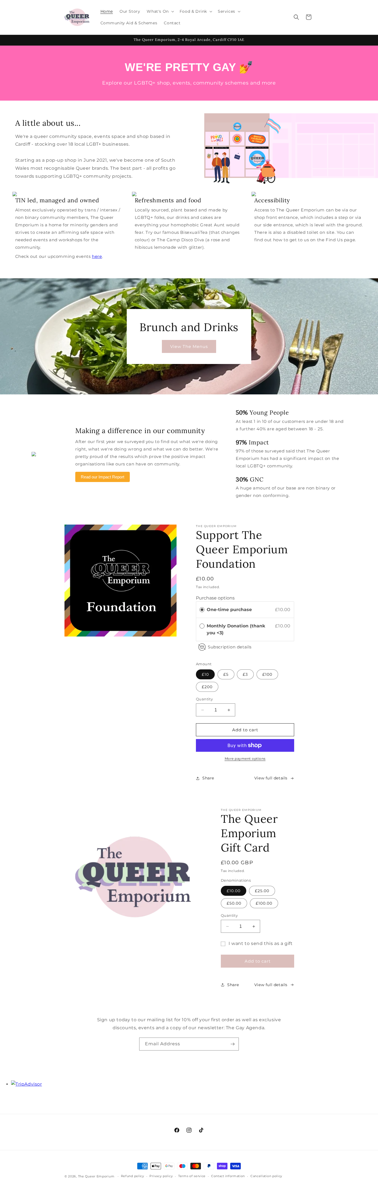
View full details (271, 778)
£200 (207, 686)
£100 (267, 674)
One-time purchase (229, 609)
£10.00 (233, 890)
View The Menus (189, 346)
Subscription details (230, 647)
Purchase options (215, 598)
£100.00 (264, 903)
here (97, 256)
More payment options (245, 758)
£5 (226, 674)
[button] (159, 11)
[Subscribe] (232, 1044)
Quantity (204, 699)
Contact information (228, 1176)
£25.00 (262, 890)
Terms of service (192, 1176)
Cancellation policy (266, 1176)
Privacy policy (161, 1176)
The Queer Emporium (96, 1176)
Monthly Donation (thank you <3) (236, 629)
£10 (205, 674)
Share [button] (208, 778)
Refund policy (132, 1176)
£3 (245, 674)
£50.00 (234, 903)
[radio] (202, 609)
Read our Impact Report (102, 477)
